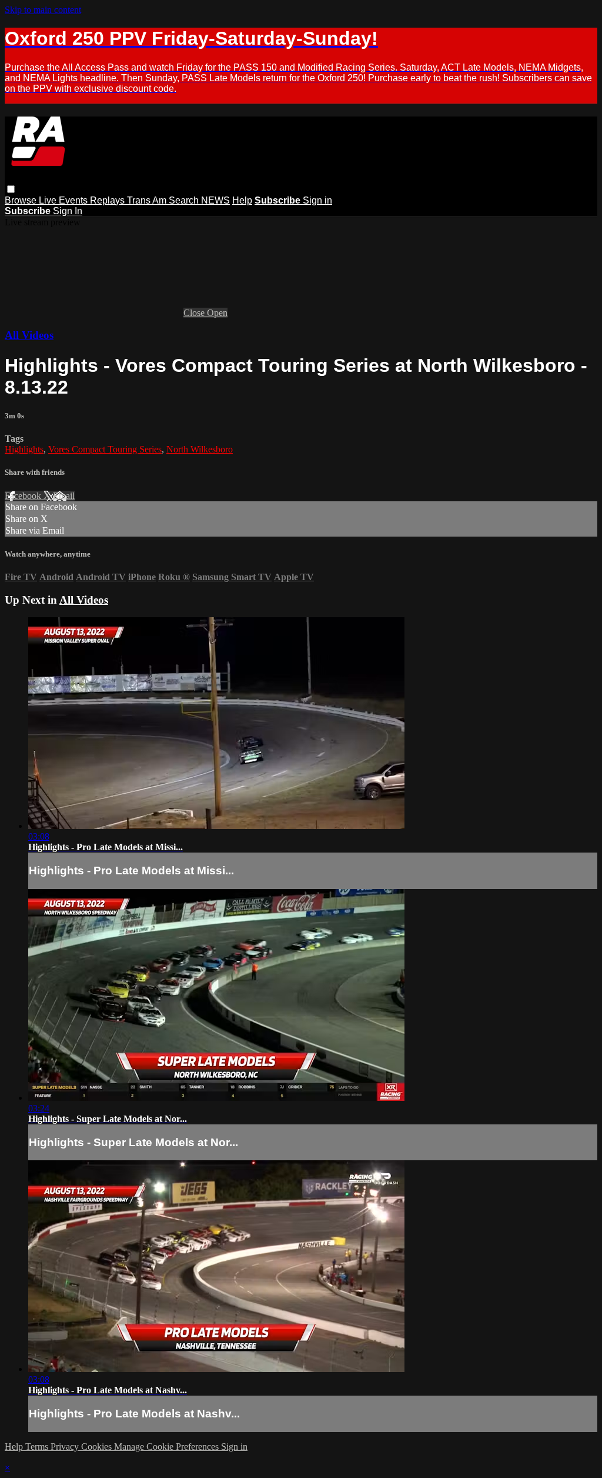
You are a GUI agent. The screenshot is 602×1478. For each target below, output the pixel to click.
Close (195, 313)
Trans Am (148, 200)
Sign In (67, 211)
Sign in (317, 200)
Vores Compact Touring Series (105, 449)
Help (242, 200)
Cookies (97, 1447)
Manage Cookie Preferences (167, 1447)
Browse (22, 200)
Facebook (24, 496)
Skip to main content (43, 10)
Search (185, 200)
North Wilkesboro (199, 449)
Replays (108, 200)
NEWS (215, 200)
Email (64, 496)
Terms (38, 1447)
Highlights (24, 449)
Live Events (64, 200)
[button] (11, 189)
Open (217, 313)
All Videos (29, 335)
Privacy (66, 1447)
